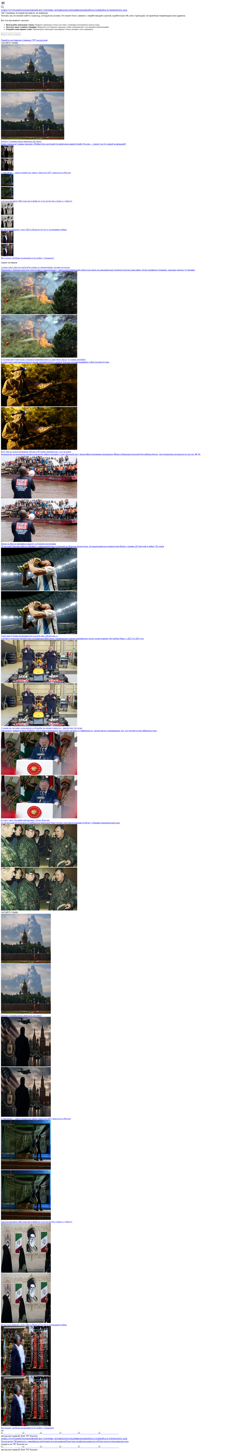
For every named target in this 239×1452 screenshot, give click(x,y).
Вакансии (37, 1441)
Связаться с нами (24, 1441)
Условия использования (54, 1441)
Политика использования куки (113, 1441)
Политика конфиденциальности (82, 1441)
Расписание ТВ (8, 1441)
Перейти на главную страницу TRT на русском (24, 40)
